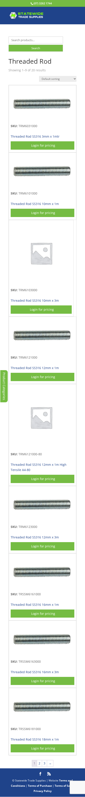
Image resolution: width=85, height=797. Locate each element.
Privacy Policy (43, 791)
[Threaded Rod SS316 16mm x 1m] (42, 587)
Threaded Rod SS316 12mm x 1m (35, 368)
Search (35, 48)
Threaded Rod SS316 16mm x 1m (35, 605)
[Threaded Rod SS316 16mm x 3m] (42, 654)
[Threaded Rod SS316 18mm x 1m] (42, 721)
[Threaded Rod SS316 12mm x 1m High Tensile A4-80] (41, 447)
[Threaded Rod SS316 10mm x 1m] (42, 186)
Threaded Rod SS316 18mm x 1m (35, 739)
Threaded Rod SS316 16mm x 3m (35, 672)
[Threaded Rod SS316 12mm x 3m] (42, 519)
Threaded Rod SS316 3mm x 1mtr (35, 136)
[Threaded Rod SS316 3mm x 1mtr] (42, 118)
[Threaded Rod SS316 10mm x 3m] (41, 282)
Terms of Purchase (40, 786)
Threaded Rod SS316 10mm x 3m (35, 300)
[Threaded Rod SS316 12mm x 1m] (42, 350)
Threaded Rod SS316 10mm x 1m (35, 204)
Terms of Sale (63, 786)
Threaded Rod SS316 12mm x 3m (35, 537)
